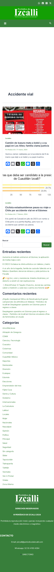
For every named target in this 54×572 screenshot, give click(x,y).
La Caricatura (8, 406)
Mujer (5, 418)
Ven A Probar (8, 476)
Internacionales (9, 402)
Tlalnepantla (8, 464)
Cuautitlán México (10, 357)
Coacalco (7, 344)
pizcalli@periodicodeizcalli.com (30, 542)
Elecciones (7, 381)
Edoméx (6, 377)
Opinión (6, 431)
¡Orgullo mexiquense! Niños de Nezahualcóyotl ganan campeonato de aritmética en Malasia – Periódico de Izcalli (25, 302)
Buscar (5, 240)
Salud (5, 443)
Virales (5, 480)
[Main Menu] (5, 23)
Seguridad (7, 447)
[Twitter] (50, 3)
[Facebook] (43, 3)
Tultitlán (6, 468)
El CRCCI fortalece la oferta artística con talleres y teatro (26, 264)
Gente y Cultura (9, 394)
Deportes (6, 361)
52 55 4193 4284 (31, 548)
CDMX (5, 336)
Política (6, 435)
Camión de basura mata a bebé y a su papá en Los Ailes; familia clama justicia (27, 144)
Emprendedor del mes (12, 386)
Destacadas (8, 365)
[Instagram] (46, 3)
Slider (5, 455)
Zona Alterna (8, 484)
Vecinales (7, 472)
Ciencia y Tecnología (11, 340)
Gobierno (6, 398)
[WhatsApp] (39, 3)
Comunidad (7, 353)
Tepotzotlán (8, 460)
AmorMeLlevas (9, 328)
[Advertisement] (27, 55)
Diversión (6, 369)
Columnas (7, 349)
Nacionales (7, 422)
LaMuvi (6, 410)
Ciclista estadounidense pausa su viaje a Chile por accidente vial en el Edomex (27, 209)
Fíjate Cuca (7, 390)
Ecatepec (6, 373)
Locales (8, 138)
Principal (6, 439)
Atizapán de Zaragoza (12, 332)
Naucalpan (7, 427)
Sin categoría (8, 451)
